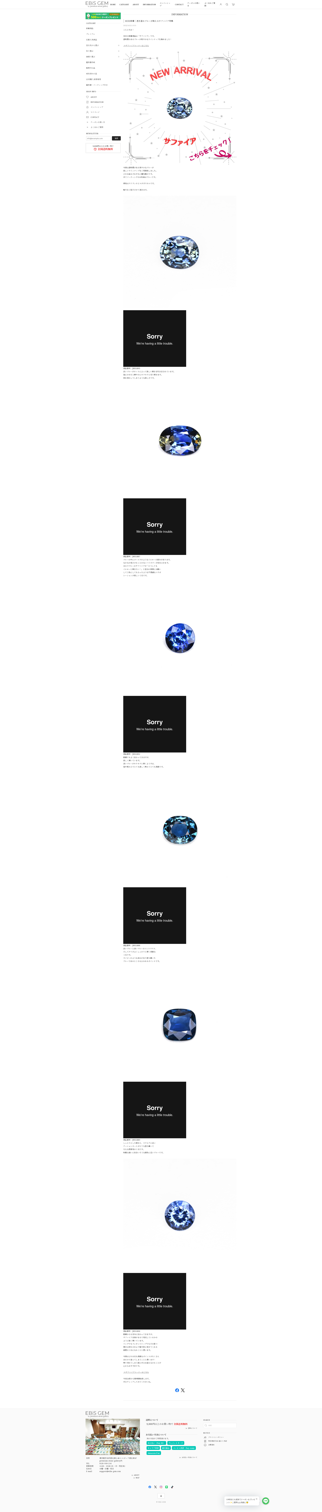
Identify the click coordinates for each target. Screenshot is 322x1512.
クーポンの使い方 (193, 4)
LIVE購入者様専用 (93, 79)
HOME (113, 4)
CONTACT (179, 4)
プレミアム (90, 34)
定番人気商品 (91, 40)
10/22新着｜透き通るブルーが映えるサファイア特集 (149, 21)
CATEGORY (124, 4)
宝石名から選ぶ (92, 45)
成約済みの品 (91, 74)
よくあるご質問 (209, 4)
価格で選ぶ (90, 57)
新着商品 (89, 28)
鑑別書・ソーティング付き (97, 85)
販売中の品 (90, 68)
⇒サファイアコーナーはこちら (136, 45)
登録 (116, 138)
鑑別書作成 (90, 62)
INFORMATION (149, 4)
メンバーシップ (165, 4)
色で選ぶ (89, 51)
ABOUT (136, 4)
